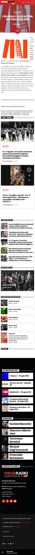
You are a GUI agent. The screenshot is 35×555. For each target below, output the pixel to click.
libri (10, 114)
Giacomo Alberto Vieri (20, 432)
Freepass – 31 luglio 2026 (19, 376)
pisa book (17, 114)
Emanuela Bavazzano (16, 456)
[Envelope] (15, 501)
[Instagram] (3, 501)
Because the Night (15, 309)
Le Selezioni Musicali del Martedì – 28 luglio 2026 (19, 400)
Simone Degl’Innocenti (19, 448)
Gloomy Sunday (9, 285)
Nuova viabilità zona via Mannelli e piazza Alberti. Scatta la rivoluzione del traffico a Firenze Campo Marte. (21, 227)
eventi (30, 111)
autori (9, 111)
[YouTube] (3, 544)
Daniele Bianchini (20, 424)
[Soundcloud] (8, 544)
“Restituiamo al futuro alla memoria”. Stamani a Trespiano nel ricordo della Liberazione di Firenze (21, 235)
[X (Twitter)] (6, 544)
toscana (25, 114)
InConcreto (16, 526)
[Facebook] (13, 544)
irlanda (4, 114)
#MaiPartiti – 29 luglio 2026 (20, 392)
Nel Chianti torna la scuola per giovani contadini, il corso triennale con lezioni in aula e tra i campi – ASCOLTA (21, 251)
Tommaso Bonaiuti (16, 440)
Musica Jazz (6, 279)
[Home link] (8, 2)
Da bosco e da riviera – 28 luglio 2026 (20, 408)
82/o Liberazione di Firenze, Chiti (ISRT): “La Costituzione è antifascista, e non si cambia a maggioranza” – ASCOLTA (20, 259)
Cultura (17, 12)
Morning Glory (13, 317)
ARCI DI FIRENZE (25, 522)
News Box (12, 334)
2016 (3, 111)
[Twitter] (11, 501)
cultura (16, 111)
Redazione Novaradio (17, 106)
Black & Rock (13, 326)
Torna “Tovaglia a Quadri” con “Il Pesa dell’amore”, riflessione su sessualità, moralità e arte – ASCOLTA (16, 198)
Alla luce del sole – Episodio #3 (20, 384)
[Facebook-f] (7, 501)
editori (23, 111)
